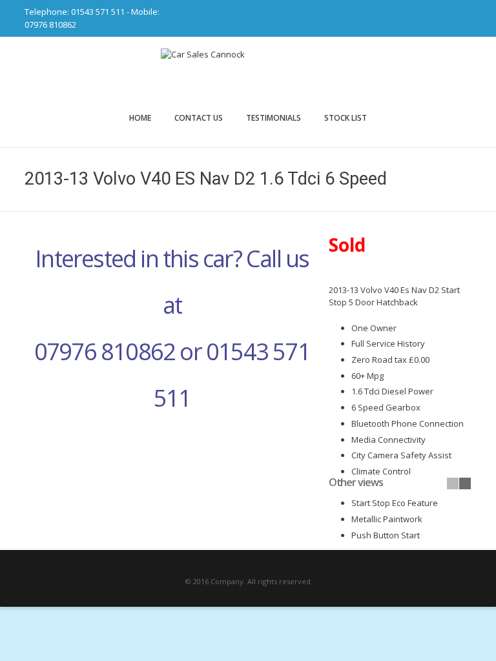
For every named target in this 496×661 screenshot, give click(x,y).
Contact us (198, 117)
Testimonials (273, 117)
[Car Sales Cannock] (248, 74)
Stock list (345, 117)
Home (140, 117)
